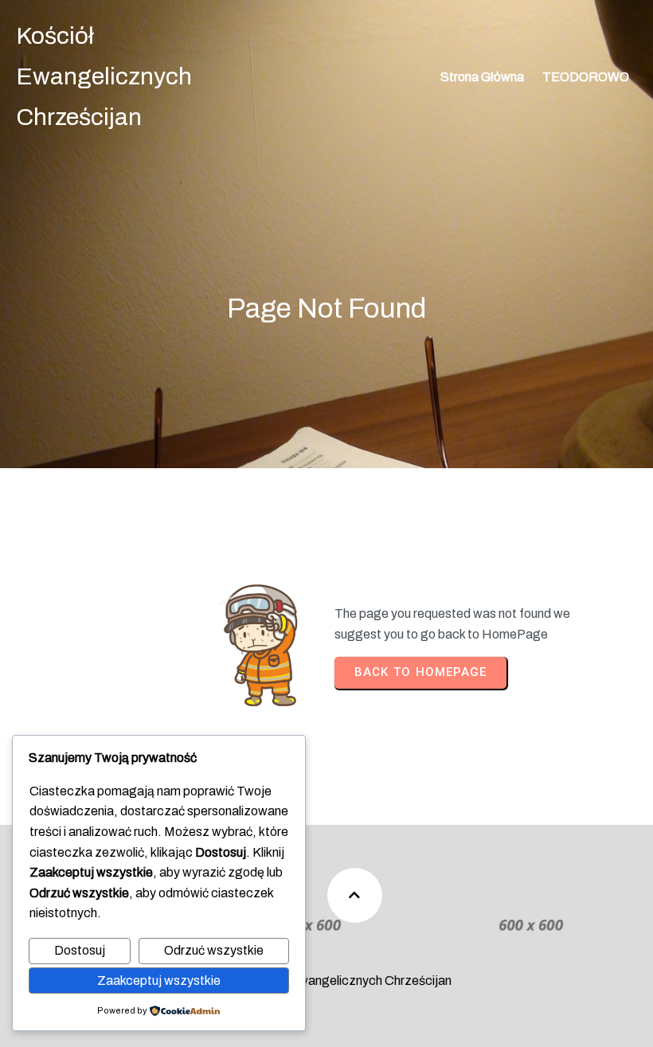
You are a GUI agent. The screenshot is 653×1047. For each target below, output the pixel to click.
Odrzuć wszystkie (214, 950)
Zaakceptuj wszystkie (159, 980)
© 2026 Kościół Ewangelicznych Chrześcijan (326, 980)
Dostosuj (79, 950)
